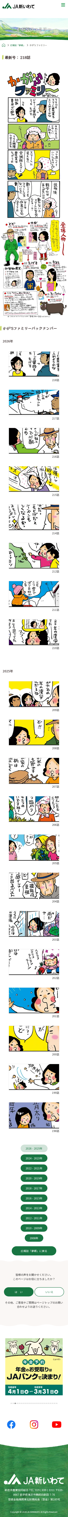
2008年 (34, 1238)
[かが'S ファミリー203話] (34, 924)
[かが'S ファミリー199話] (34, 1077)
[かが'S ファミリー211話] (34, 594)
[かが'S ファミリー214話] (34, 518)
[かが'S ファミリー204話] (34, 886)
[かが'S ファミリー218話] (34, 365)
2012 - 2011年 (34, 1218)
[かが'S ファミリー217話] (34, 403)
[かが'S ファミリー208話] (34, 733)
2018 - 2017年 (34, 1188)
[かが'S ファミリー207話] (34, 771)
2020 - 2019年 (34, 1178)
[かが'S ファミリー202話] (34, 962)
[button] (11, 1403)
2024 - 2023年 (34, 1158)
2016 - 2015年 (34, 1198)
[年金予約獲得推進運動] (34, 1366)
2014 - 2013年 (34, 1208)
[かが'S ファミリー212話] (34, 556)
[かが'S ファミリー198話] (34, 1115)
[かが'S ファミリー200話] (34, 1039)
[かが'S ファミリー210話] (34, 632)
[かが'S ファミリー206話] (34, 809)
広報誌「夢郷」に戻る (34, 1251)
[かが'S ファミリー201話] (34, 1001)
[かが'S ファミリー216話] (34, 441)
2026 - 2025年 (34, 1148)
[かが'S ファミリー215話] (34, 479)
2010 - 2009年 (34, 1228)
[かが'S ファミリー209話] (34, 694)
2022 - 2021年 (34, 1168)
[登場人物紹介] (34, 268)
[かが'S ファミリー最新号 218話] (34, 144)
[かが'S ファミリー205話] (34, 848)
